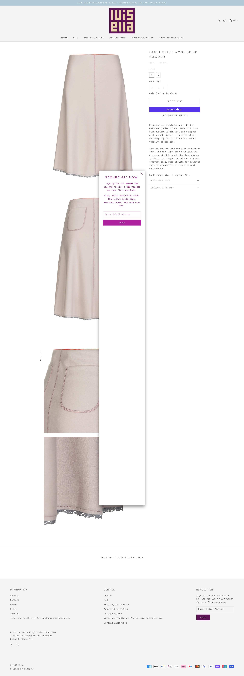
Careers (14, 600)
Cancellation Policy (116, 609)
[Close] (142, 174)
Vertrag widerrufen (115, 623)
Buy (75, 37)
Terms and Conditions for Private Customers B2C (133, 618)
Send (122, 223)
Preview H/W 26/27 (171, 37)
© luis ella (17, 665)
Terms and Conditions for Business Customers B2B (40, 618)
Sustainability (94, 37)
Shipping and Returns (116, 605)
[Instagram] (18, 645)
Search (108, 595)
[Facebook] (11, 645)
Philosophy (117, 37)
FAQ (106, 600)
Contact (14, 595)
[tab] (174, 180)
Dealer (14, 605)
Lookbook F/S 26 (142, 37)
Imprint (14, 614)
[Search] (224, 20)
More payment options (174, 115)
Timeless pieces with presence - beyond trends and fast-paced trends (121, 3)
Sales (13, 609)
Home (64, 37)
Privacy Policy (113, 614)
